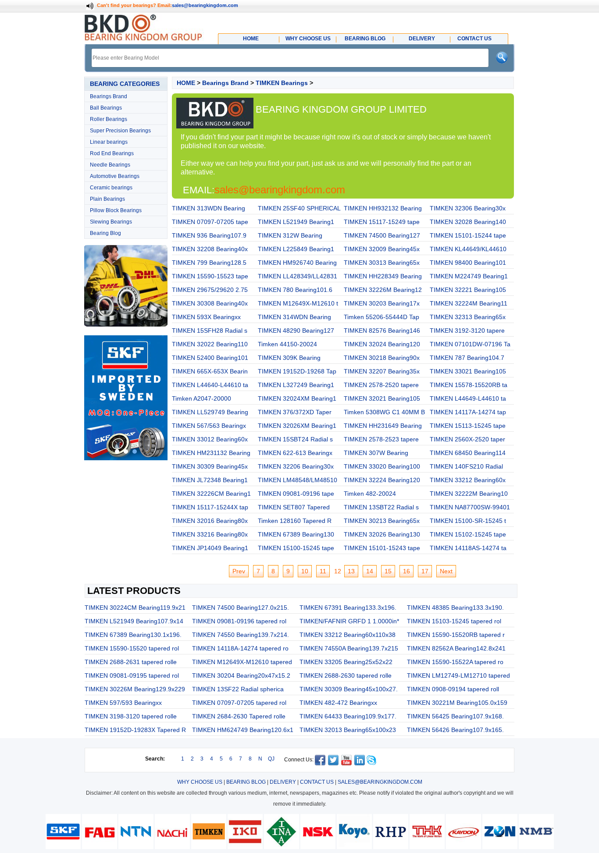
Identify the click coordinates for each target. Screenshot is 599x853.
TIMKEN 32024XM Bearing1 (297, 398)
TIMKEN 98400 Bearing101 (468, 262)
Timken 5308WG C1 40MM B (384, 412)
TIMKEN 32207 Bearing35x (382, 371)
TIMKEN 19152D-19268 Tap (297, 371)
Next (446, 571)
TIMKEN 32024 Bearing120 (382, 344)
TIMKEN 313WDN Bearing (208, 208)
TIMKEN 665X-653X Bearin (210, 371)
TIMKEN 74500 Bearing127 (382, 235)
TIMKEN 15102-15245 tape (468, 534)
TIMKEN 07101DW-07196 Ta (470, 344)
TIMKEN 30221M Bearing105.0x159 (457, 702)
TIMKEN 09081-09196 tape (296, 493)
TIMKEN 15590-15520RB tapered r (456, 634)
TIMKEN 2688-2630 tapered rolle (346, 675)
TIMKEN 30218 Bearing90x (382, 357)
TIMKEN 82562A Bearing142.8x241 (456, 648)
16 (406, 571)
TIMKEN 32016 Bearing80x (210, 520)
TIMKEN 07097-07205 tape (210, 221)
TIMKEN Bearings (282, 82)
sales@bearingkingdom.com (205, 5)
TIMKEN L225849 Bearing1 (296, 248)
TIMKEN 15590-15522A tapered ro (455, 661)
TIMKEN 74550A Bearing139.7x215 (349, 648)
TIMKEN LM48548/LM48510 (297, 479)
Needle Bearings (110, 165)
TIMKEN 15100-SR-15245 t (468, 520)
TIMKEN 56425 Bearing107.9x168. (455, 716)
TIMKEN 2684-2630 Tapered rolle (238, 716)
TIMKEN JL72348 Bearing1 (210, 479)
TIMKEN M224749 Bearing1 (469, 276)
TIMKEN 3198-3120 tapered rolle (131, 716)
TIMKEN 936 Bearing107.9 (209, 235)
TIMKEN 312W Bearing (290, 235)
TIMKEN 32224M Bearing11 (468, 303)
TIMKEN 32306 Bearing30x (468, 208)
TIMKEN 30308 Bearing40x (210, 303)
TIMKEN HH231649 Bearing (383, 425)
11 (323, 571)
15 (388, 571)
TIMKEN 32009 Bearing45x (382, 248)
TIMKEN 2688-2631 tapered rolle (131, 661)
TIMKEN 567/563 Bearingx (209, 425)
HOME (186, 82)
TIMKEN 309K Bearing (289, 357)
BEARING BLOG (246, 782)
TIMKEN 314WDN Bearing (294, 316)
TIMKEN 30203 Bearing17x (382, 303)
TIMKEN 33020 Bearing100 (382, 466)
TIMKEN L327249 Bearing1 (296, 384)
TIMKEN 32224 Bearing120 (382, 479)
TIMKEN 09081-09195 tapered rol (132, 675)
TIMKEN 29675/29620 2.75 (210, 289)
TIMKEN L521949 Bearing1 (296, 221)
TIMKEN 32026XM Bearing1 (297, 425)
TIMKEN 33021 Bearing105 (468, 371)
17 (424, 571)
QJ (271, 759)
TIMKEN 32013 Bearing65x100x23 (348, 729)
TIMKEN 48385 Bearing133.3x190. (455, 607)
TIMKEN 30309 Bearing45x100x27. (349, 689)
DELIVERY (283, 782)
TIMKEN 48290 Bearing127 (296, 330)
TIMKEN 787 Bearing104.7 (467, 357)
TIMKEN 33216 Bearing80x (210, 534)
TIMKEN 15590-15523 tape (210, 276)
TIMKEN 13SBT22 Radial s (381, 507)
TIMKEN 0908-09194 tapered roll (453, 689)
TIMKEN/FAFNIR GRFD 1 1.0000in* (349, 621)
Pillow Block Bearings (116, 210)
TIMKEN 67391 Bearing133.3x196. (348, 607)
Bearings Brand (108, 96)
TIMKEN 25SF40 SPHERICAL (299, 208)
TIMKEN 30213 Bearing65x (382, 520)
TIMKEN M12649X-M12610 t (298, 303)
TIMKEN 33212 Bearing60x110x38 (348, 634)
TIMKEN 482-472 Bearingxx (338, 702)
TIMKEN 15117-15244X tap (210, 507)
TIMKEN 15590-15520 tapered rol (132, 648)
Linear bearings (109, 142)
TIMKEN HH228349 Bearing (383, 276)
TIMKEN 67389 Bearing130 (296, 534)
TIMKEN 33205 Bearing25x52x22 (346, 661)
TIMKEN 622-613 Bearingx (295, 452)
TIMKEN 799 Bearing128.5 (209, 262)
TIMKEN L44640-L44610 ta (210, 384)
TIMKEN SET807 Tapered (294, 507)
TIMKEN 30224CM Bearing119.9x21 (135, 607)
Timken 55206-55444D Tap (381, 316)
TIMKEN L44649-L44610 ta (468, 398)
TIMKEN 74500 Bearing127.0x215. (240, 607)
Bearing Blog (105, 233)
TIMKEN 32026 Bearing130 (382, 534)
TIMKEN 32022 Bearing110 (210, 344)
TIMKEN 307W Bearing (376, 452)
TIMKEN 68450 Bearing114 (468, 452)
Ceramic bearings (111, 188)
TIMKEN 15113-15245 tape (468, 425)
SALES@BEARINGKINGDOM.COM (380, 782)
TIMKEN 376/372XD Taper (295, 412)
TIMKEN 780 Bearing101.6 (295, 289)
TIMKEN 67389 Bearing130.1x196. (133, 634)
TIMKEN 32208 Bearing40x (210, 248)
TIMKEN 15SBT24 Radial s (295, 439)
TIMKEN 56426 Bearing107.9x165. (455, 729)
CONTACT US (317, 782)
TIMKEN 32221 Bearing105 (468, 289)
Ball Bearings (106, 108)
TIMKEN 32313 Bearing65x (468, 316)
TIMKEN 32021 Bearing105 (382, 398)
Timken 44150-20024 (287, 344)
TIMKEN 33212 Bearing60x (468, 479)
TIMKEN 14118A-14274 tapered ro (240, 648)
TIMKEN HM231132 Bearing (211, 452)
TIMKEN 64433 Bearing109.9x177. (348, 716)
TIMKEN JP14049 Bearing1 (210, 547)
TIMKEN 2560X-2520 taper (467, 439)
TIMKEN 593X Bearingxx (206, 316)
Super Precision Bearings (120, 131)
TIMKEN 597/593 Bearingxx (123, 702)
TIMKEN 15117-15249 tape (382, 221)
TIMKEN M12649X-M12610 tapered (242, 661)
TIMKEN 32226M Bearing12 (383, 289)
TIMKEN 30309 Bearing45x (210, 466)
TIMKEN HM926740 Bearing (297, 262)
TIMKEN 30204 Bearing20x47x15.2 (241, 675)
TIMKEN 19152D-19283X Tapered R (135, 729)
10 (304, 571)
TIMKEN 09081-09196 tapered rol (239, 621)
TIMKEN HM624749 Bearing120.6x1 (242, 729)
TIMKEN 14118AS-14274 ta (468, 547)
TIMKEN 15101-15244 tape (468, 235)
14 (369, 571)
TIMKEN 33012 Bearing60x (210, 439)
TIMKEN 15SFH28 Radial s (209, 330)
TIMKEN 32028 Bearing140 (468, 221)
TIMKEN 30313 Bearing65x (382, 262)
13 (351, 571)
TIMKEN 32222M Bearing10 (469, 493)
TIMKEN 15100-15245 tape (296, 547)
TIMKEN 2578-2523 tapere (381, 439)
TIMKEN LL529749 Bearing (210, 412)
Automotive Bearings (114, 176)
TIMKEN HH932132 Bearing (383, 208)
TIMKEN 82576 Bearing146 (382, 330)
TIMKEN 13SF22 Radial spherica (238, 689)
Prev (238, 571)
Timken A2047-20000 (201, 398)
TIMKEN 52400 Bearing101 (210, 357)
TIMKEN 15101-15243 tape (382, 547)
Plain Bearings (107, 199)
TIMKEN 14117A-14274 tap (468, 412)
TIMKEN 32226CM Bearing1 (211, 493)
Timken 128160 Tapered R (295, 520)
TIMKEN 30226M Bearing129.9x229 (135, 689)
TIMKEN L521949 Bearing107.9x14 (134, 621)
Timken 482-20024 (370, 493)
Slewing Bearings (111, 222)
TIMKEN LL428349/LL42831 (297, 276)
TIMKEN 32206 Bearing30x (296, 466)
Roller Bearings (108, 119)
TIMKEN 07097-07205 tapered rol (239, 702)
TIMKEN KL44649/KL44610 (468, 248)
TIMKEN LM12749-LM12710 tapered (458, 675)
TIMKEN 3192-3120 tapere (467, 330)
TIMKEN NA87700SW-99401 (470, 507)
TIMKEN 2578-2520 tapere (381, 384)
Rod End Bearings (112, 153)
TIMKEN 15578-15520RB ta (468, 384)
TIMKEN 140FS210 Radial (466, 466)
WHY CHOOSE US (199, 782)
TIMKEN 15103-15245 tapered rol (454, 621)
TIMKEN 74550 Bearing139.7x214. (240, 634)
